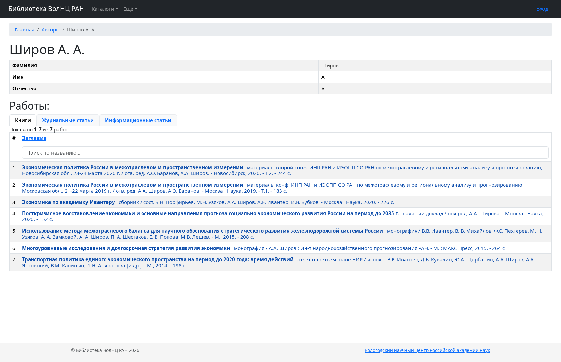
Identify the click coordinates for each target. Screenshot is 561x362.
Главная (24, 29)
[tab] (22, 120)
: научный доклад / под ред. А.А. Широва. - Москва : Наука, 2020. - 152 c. (282, 216)
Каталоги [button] (103, 9)
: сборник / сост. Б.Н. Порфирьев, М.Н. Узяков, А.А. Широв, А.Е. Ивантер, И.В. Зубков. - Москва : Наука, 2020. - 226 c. (208, 202)
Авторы (51, 29)
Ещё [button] (128, 9)
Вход (542, 8)
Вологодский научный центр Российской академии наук (427, 350)
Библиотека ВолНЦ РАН (46, 8)
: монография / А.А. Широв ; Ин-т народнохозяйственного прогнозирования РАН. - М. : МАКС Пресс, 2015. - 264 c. (264, 248)
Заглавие (34, 138)
